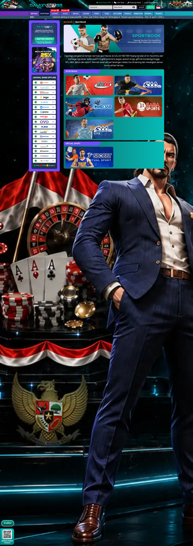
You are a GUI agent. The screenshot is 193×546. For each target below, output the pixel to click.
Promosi (159, 14)
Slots (65, 14)
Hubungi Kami (135, 2)
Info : (32, 17)
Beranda (34, 14)
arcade (86, 14)
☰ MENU (7, 523)
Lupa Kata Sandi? (151, 2)
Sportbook (44, 14)
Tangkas (127, 14)
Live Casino (117, 14)
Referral (148, 14)
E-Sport (55, 14)
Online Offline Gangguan (45, 165)
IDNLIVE (75, 14)
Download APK (104, 2)
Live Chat (120, 2)
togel (107, 14)
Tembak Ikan (138, 14)
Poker (96, 14)
